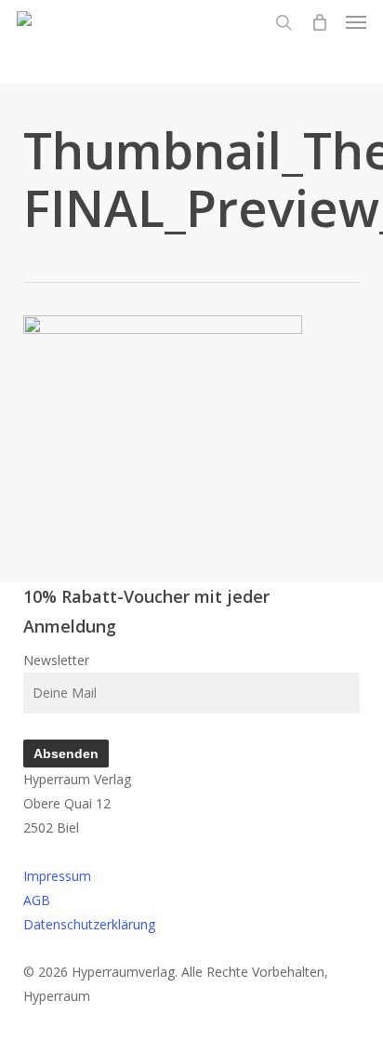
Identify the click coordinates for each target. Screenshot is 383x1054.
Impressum (57, 876)
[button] (356, 22)
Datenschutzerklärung (89, 924)
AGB (36, 900)
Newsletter (56, 660)
